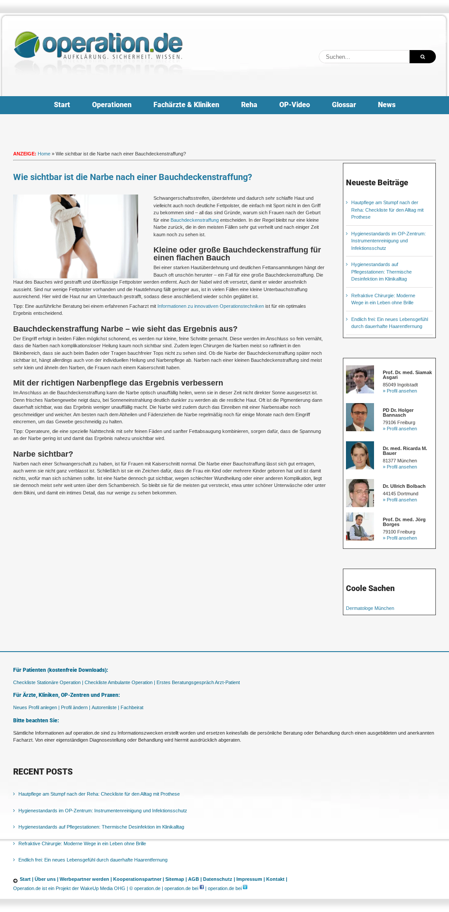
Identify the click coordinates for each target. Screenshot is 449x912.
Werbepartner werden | (86, 879)
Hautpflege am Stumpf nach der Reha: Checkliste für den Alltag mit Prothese (387, 210)
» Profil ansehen (400, 390)
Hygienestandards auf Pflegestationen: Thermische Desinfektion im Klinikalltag (381, 271)
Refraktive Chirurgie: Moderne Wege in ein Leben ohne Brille (82, 843)
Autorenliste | (105, 707)
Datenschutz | (219, 879)
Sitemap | (176, 879)
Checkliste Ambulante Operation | (120, 682)
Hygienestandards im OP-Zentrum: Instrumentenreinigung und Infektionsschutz (388, 241)
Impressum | (250, 879)
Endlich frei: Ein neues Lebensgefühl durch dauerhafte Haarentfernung (92, 859)
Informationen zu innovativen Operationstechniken (210, 306)
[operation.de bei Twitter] (245, 888)
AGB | (195, 879)
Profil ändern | (75, 707)
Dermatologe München (370, 608)
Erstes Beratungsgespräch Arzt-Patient (198, 682)
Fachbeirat (132, 707)
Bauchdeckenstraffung (195, 220)
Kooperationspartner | (138, 879)
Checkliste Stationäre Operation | (48, 682)
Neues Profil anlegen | (36, 707)
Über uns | (46, 879)
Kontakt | (276, 879)
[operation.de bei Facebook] (202, 888)
